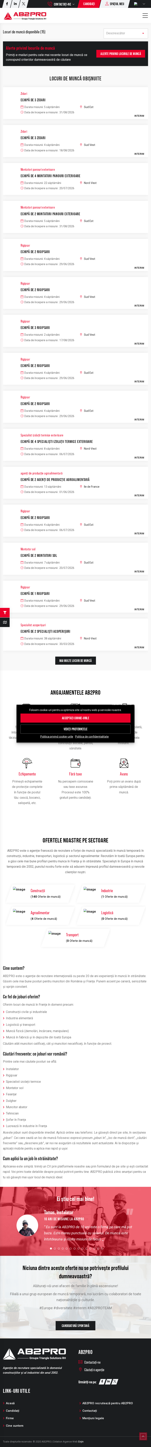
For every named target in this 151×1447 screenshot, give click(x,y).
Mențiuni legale (93, 1418)
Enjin (81, 1441)
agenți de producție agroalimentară (42, 473)
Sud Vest (89, 144)
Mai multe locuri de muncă (75, 661)
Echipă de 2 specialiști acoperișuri (45, 631)
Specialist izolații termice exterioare (42, 435)
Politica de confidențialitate (92, 736)
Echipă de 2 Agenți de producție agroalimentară (55, 479)
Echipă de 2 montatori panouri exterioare (50, 214)
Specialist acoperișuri (33, 625)
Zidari (24, 94)
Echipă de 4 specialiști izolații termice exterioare (57, 441)
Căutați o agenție (94, 1370)
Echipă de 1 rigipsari (35, 593)
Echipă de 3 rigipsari (35, 327)
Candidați (89, 4)
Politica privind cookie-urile (56, 736)
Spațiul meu (117, 4)
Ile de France (91, 486)
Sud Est (88, 107)
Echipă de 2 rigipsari (35, 252)
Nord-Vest (90, 182)
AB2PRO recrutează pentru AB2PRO (107, 1403)
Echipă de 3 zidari (33, 100)
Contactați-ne (62, 4)
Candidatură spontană (75, 1326)
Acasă (10, 1403)
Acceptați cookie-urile (75, 718)
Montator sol (28, 549)
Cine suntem (14, 1425)
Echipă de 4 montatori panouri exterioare (50, 176)
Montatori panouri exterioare (38, 169)
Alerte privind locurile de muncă (120, 54)
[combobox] (126, 33)
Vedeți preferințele (75, 729)
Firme (10, 1418)
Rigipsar (25, 245)
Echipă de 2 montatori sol (39, 555)
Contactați (89, 1411)
